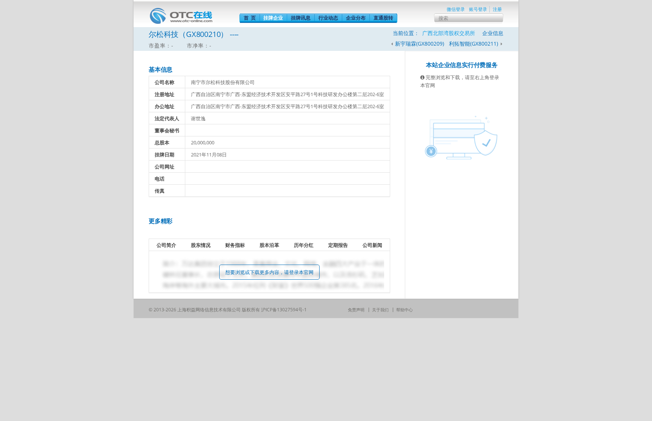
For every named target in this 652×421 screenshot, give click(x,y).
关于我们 (380, 309)
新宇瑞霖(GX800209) (419, 43)
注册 (497, 9)
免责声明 (356, 309)
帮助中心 (404, 309)
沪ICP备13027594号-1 (284, 309)
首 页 (250, 17)
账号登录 (478, 9)
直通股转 (383, 17)
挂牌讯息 (301, 17)
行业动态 (328, 17)
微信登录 (456, 9)
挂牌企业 (273, 17)
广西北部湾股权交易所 (448, 33)
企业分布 (356, 17)
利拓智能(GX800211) (474, 43)
